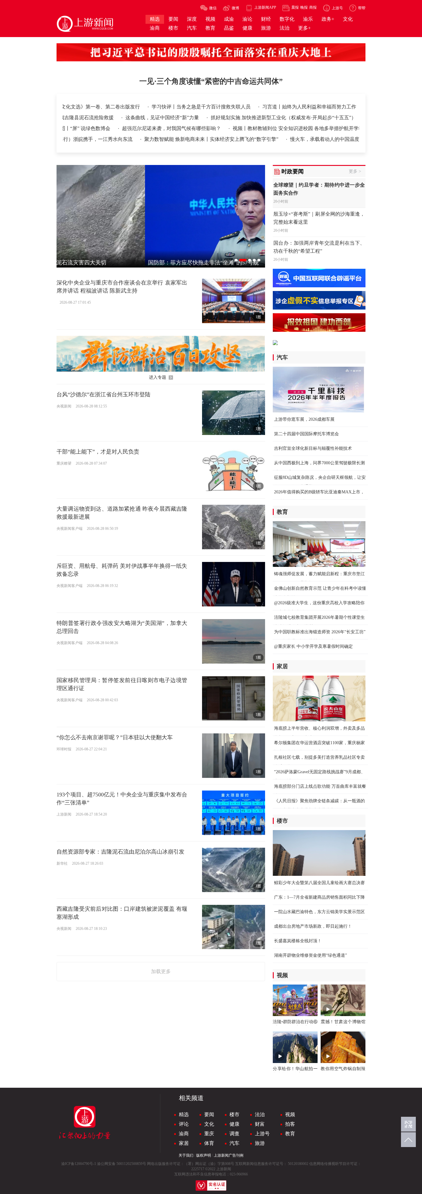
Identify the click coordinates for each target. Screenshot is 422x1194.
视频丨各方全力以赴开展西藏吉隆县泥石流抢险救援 (101, 117)
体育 (209, 1143)
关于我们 (186, 1155)
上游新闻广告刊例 (228, 1155)
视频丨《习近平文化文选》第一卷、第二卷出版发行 (118, 106)
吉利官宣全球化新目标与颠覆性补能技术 (313, 448)
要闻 (209, 1114)
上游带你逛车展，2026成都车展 (304, 419)
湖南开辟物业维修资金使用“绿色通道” (310, 955)
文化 (209, 1124)
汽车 (234, 1143)
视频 (290, 1114)
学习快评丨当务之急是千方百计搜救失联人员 (237, 106)
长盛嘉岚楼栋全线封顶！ (298, 941)
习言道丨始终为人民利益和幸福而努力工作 (344, 106)
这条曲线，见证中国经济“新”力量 (206, 117)
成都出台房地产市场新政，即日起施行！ (313, 926)
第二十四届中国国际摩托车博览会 (306, 434)
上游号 (262, 1133)
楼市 (234, 1114)
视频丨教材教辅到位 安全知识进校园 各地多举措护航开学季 (290, 128)
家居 (184, 1143)
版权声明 (203, 1155)
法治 (260, 1114)
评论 (184, 1124)
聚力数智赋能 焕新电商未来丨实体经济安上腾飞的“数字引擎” (208, 139)
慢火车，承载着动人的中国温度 (321, 139)
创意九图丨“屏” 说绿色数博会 (71, 128)
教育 (290, 1133)
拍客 (290, 1124)
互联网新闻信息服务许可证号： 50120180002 (271, 1164)
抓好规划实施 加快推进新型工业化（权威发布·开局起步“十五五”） (327, 117)
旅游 (260, 1143)
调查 (234, 1133)
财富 (260, 1124)
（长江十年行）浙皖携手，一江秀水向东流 (83, 139)
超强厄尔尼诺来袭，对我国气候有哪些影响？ (165, 128)
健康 (234, 1124)
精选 (184, 1114)
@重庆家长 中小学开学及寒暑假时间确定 (313, 646)
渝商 (184, 1133)
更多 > (355, 171)
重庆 (209, 1133)
